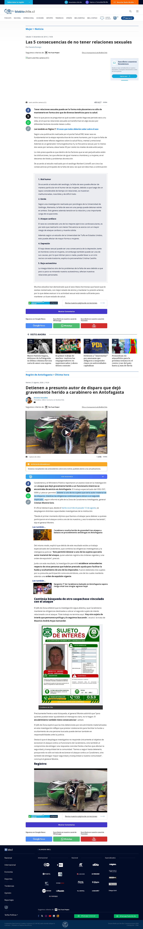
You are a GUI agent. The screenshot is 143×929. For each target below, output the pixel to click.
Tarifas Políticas (11, 915)
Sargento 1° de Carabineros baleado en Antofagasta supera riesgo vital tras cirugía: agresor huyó (81, 585)
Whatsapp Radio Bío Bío (127, 916)
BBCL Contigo (92, 18)
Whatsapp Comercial (88, 916)
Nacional (17, 18)
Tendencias (59, 18)
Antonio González (41, 398)
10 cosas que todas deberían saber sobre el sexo (77, 129)
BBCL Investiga (80, 18)
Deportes (49, 18)
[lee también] (43, 534)
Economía (40, 18)
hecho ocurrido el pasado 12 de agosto (79, 508)
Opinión (69, 18)
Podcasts (7, 18)
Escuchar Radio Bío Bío (125, 2)
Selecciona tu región (15, 2)
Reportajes (9, 900)
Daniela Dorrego (35, 47)
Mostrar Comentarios (66, 311)
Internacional (28, 18)
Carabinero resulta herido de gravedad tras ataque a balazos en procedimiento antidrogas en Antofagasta (78, 531)
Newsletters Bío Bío (75, 2)
